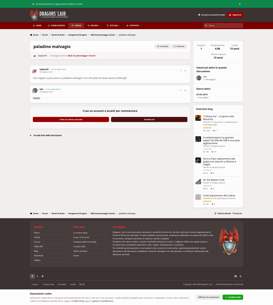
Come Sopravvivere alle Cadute (219, 195)
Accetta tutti (234, 297)
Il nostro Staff (79, 246)
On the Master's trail (213, 179)
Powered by (229, 284)
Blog (36, 251)
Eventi (76, 255)
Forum (37, 242)
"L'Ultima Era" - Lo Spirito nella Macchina (218, 118)
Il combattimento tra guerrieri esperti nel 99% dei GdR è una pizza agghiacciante (221, 140)
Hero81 (206, 146)
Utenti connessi (80, 251)
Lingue (35, 284)
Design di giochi (218, 146)
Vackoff (206, 122)
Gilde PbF (38, 246)
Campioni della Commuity (84, 242)
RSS (83, 284)
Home (37, 233)
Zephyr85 (42, 55)
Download (38, 255)
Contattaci (62, 284)
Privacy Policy (48, 284)
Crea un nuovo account (71, 119)
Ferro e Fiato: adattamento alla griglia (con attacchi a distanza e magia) (219, 161)
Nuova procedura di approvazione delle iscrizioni (59, 4)
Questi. (36, 97)
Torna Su (238, 213)
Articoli (37, 237)
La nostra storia (80, 233)
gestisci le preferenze (102, 301)
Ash (41, 89)
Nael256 (206, 198)
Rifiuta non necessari (208, 297)
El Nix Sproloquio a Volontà (223, 198)
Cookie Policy (78, 301)
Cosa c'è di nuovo (81, 237)
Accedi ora (149, 119)
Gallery (37, 260)
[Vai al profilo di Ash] (35, 90)
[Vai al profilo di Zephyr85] (34, 55)
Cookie (73, 284)
